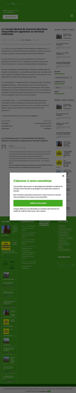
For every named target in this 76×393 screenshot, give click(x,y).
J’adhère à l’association (38, 203)
